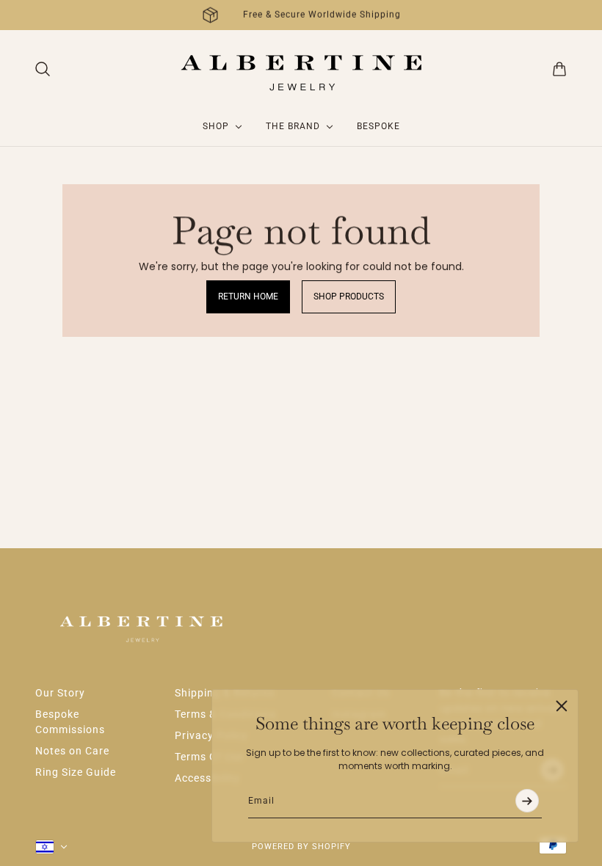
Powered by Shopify (301, 846)
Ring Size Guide (75, 772)
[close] (561, 706)
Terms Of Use (209, 757)
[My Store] (301, 68)
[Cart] (559, 69)
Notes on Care (72, 751)
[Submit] (527, 801)
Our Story (60, 693)
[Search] (42, 69)
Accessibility (207, 778)
